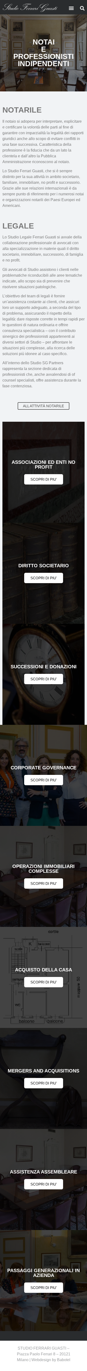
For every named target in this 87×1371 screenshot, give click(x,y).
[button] (71, 8)
